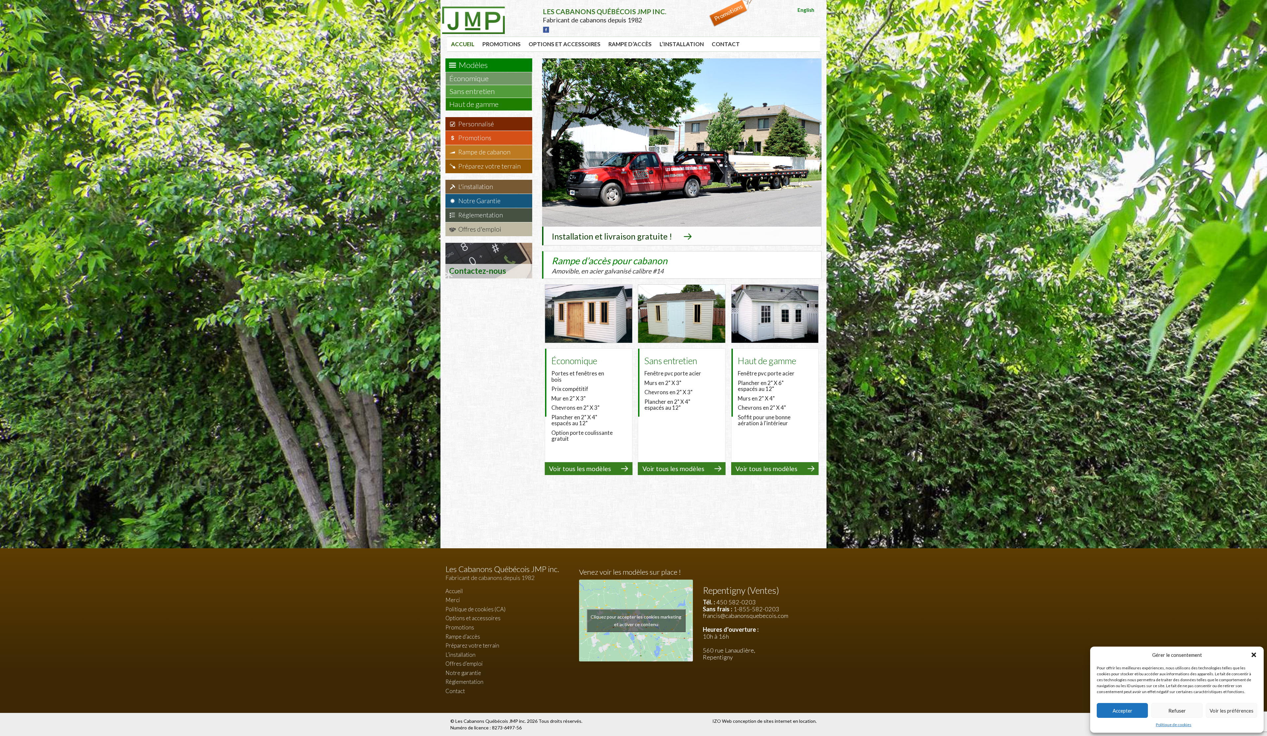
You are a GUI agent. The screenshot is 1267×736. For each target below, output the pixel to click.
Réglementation (480, 215)
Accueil (462, 44)
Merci (452, 599)
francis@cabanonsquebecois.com (745, 615)
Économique (469, 78)
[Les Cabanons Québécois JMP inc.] (473, 11)
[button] (1254, 655)
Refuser (1177, 711)
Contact (726, 44)
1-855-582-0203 (756, 609)
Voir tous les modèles (580, 468)
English (805, 10)
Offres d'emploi (479, 229)
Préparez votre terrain (489, 166)
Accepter (1122, 711)
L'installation (475, 186)
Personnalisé (476, 124)
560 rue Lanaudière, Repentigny (729, 654)
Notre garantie (463, 672)
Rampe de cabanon (484, 152)
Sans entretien (472, 91)
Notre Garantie (479, 201)
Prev (550, 152)
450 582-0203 (736, 602)
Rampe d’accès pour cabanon (609, 265)
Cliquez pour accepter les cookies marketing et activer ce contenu (636, 620)
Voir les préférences (1231, 711)
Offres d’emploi (464, 663)
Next (813, 152)
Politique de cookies (1173, 724)
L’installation (682, 44)
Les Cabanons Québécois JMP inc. (491, 721)
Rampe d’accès (630, 44)
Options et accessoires (565, 44)
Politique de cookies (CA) (475, 609)
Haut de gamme (474, 104)
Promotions (501, 44)
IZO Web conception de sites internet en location (764, 721)
